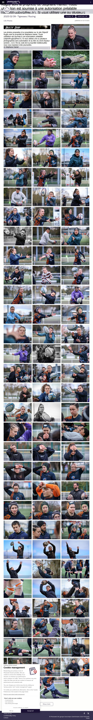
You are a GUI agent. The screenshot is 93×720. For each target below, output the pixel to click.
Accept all (30, 711)
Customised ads (9, 700)
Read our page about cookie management (14, 694)
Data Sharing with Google (11, 703)
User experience (9, 702)
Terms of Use (8, 713)
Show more (46, 704)
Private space (84, 12)
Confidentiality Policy (10, 715)
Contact (6, 718)
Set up (11, 711)
